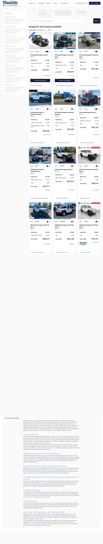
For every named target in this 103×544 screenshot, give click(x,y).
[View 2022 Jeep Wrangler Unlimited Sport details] (40, 210)
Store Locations (95, 3)
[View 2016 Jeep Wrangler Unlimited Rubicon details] (65, 97)
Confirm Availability (40, 80)
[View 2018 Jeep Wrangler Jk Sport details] (40, 40)
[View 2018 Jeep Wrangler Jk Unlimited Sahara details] (40, 98)
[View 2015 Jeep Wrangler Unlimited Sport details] (65, 40)
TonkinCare (41, 3)
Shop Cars (31, 3)
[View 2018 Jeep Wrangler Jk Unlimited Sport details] (40, 155)
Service (55, 3)
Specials (48, 3)
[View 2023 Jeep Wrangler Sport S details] (89, 98)
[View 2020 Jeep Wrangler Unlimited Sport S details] (65, 210)
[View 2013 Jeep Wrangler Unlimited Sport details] (89, 40)
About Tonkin (64, 3)
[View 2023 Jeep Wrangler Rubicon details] (65, 155)
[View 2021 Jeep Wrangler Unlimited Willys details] (89, 155)
